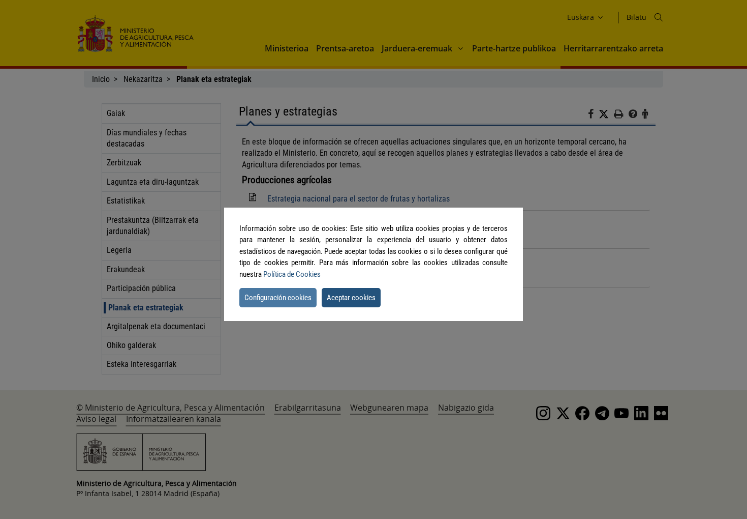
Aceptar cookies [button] (351, 297)
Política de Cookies (292, 274)
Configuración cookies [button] (278, 297)
